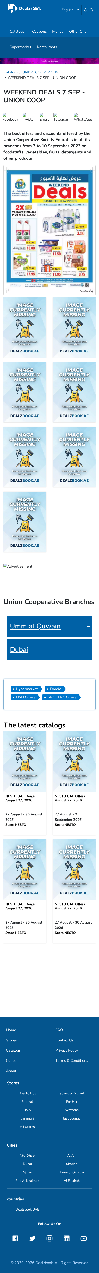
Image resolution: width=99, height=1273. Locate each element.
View (25, 761)
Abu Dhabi (27, 1155)
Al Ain (71, 1155)
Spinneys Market (71, 1093)
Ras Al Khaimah (27, 1180)
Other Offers (79, 31)
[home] (24, 8)
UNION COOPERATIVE (41, 72)
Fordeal (27, 1101)
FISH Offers (25, 697)
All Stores (27, 1126)
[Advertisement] (49, 980)
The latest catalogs (34, 725)
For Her (71, 1101)
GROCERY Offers (61, 697)
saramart (27, 1118)
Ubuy (27, 1110)
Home (11, 1029)
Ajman (27, 1172)
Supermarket (20, 47)
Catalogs (17, 31)
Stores (11, 1040)
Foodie (55, 689)
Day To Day (27, 1093)
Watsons (72, 1110)
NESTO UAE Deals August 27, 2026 (20, 798)
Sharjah (71, 1164)
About (11, 1071)
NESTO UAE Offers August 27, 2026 (70, 798)
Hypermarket (27, 689)
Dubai (19, 649)
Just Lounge (72, 1118)
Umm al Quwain (35, 626)
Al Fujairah (72, 1180)
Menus (58, 31)
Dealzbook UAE (27, 1209)
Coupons (39, 31)
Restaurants (47, 47)
